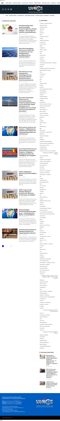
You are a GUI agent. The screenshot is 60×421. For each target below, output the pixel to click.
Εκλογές (41, 137)
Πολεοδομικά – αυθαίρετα (45, 264)
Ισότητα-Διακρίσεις (43, 197)
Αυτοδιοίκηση (42, 60)
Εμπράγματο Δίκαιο (43, 149)
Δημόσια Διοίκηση (43, 83)
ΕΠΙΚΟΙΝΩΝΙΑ (52, 15)
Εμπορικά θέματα (43, 147)
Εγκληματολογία (43, 126)
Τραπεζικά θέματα (43, 322)
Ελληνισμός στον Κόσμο (44, 145)
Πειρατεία (42, 255)
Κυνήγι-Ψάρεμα (43, 217)
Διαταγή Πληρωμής (43, 96)
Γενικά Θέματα (42, 74)
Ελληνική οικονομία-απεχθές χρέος (46, 143)
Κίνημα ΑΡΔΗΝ (42, 206)
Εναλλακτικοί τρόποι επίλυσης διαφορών (48, 150)
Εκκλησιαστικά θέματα (44, 135)
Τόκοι (41, 318)
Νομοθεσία (42, 238)
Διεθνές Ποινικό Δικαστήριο (45, 105)
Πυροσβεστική (42, 287)
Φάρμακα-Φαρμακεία (44, 334)
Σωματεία (42, 313)
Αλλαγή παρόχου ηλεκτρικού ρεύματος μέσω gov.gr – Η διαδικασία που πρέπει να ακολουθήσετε (27, 212)
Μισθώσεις (42, 227)
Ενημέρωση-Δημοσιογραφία (45, 159)
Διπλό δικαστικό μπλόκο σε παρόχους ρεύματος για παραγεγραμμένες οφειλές (27, 231)
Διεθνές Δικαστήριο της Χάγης (45, 104)
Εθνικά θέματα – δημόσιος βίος (46, 132)
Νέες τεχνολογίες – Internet (45, 236)
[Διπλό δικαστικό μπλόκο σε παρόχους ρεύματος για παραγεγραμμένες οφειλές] (9, 233)
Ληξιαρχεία (42, 221)
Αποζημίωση (42, 47)
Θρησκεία (42, 187)
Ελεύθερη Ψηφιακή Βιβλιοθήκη (46, 141)
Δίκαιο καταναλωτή (43, 109)
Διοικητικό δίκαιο (43, 122)
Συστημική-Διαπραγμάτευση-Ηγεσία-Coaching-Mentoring (50, 310)
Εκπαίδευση (42, 139)
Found (1, 420)
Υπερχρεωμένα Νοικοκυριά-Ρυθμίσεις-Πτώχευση (50, 332)
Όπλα (41, 247)
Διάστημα (42, 94)
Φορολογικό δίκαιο (43, 340)
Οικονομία (42, 245)
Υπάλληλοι (42, 330)
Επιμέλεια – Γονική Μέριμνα (45, 170)
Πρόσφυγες (42, 280)
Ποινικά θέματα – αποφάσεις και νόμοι (47, 262)
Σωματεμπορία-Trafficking (45, 315)
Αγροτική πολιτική (43, 25)
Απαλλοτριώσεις (43, 44)
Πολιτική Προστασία (44, 268)
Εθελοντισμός (42, 130)
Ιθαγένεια (42, 193)
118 (10, 246)
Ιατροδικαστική (43, 189)
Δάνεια (41, 77)
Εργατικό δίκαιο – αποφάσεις (45, 174)
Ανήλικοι (41, 38)
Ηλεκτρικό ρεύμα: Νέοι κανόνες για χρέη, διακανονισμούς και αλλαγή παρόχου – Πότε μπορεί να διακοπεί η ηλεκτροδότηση (27, 29)
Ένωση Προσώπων (43, 165)
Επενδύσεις (42, 167)
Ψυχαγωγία (42, 348)
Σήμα (41, 289)
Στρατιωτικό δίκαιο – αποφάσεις (46, 291)
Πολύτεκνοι (42, 273)
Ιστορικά (41, 198)
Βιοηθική (41, 66)
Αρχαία (41, 51)
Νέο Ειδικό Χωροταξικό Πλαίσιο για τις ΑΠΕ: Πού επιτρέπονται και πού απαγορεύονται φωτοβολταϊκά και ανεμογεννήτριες (26, 53)
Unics (20, 58)
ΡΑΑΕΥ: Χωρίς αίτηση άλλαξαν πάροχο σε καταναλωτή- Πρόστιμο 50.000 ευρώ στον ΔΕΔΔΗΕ (27, 192)
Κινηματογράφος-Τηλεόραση (45, 208)
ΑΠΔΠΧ (41, 45)
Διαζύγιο (41, 85)
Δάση (41, 79)
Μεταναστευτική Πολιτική (45, 225)
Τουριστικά (42, 320)
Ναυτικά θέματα (43, 232)
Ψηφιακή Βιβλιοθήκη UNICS (45, 346)
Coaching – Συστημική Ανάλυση (46, 23)
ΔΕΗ (40, 81)
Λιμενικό (41, 223)
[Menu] (3, 3)
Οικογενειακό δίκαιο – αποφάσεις (46, 243)
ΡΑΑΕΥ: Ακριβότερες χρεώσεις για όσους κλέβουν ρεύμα (28, 173)
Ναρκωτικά (42, 230)
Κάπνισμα (42, 204)
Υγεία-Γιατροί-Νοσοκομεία (45, 326)
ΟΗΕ (40, 242)
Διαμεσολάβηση (43, 90)
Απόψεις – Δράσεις (43, 49)
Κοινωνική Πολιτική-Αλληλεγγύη (46, 212)
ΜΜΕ (41, 228)
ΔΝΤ (40, 124)
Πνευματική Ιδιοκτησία (44, 260)
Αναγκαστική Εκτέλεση (44, 36)
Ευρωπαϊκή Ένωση (43, 180)
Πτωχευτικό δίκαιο (43, 285)
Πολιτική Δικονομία (43, 266)
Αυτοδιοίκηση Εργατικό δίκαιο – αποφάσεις (48, 62)
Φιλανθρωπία (42, 336)
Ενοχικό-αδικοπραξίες (44, 163)
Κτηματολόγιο (42, 215)
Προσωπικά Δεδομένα (44, 281)
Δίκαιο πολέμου (43, 111)
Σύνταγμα (42, 306)
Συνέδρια (41, 300)
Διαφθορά (42, 100)
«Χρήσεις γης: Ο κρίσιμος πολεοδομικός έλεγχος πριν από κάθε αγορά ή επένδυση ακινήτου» (51, 384)
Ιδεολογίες (42, 191)
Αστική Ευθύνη (43, 55)
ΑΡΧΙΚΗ (7, 15)
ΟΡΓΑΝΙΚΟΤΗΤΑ (43, 249)
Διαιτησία (42, 87)
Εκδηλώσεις (42, 134)
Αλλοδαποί (42, 32)
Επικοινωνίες (42, 168)
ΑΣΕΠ (41, 53)
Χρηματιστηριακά (43, 344)
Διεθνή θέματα (42, 107)
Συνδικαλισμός (43, 298)
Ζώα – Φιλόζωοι (43, 185)
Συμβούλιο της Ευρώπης (44, 295)
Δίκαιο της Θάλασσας (44, 113)
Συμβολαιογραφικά (43, 293)
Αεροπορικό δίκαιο (43, 27)
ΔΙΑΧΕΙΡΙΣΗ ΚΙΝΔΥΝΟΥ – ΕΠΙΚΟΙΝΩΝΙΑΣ (42, 15)
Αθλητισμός (42, 29)
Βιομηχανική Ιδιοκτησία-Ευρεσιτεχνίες (47, 68)
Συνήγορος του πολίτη (44, 304)
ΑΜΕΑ (41, 34)
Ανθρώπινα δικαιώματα (44, 40)
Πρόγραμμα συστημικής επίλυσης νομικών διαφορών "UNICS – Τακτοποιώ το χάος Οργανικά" (49, 277)
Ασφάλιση (42, 59)
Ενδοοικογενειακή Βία (44, 155)
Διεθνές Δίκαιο (42, 102)
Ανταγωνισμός (42, 42)
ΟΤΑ (40, 251)
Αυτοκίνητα (42, 64)
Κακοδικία (42, 202)
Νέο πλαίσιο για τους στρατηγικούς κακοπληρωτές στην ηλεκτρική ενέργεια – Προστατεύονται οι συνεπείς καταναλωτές (26, 76)
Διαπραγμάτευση (43, 92)
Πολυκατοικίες (42, 271)
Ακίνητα (41, 30)
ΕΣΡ (40, 176)
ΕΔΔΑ (41, 128)
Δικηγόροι (42, 120)
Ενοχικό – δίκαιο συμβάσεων (45, 161)
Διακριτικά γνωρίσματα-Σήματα (46, 89)
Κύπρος (41, 219)
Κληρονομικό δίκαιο (43, 210)
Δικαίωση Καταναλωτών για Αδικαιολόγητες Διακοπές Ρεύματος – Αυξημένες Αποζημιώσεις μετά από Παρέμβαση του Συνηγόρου (28, 152)
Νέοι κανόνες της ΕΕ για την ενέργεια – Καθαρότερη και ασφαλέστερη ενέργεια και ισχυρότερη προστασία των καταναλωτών (27, 130)
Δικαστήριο (42, 117)
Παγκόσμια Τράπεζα (43, 253)
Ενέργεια (41, 157)
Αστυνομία (42, 57)
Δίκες (41, 119)
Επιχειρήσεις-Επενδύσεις (45, 172)
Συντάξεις (42, 308)
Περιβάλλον (42, 257)
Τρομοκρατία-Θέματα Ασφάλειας (46, 324)
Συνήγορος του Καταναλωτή (45, 302)
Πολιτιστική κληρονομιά (44, 270)
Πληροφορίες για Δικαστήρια (45, 258)
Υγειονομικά (42, 328)
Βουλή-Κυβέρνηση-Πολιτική (45, 70)
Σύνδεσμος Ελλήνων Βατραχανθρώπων (47, 296)
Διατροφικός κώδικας (44, 98)
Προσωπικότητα (43, 283)
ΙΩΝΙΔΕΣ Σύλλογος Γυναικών (45, 200)
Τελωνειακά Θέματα (44, 316)
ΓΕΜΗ (41, 72)
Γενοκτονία (42, 75)
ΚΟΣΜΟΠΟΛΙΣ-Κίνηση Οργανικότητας (47, 213)
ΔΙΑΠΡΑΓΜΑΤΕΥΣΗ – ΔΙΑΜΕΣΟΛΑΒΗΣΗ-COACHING (26, 15)
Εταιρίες (41, 178)
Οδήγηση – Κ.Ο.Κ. (43, 240)
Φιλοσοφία (42, 338)
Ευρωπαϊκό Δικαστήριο (44, 182)
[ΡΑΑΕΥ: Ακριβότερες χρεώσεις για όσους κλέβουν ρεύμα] (9, 175)
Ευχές (41, 183)
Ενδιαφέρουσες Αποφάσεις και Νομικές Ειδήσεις (50, 153)
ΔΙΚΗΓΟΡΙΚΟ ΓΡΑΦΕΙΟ (13, 15)
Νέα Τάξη (41, 234)
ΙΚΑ (40, 195)
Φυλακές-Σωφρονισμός (44, 342)
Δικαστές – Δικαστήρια (44, 115)
